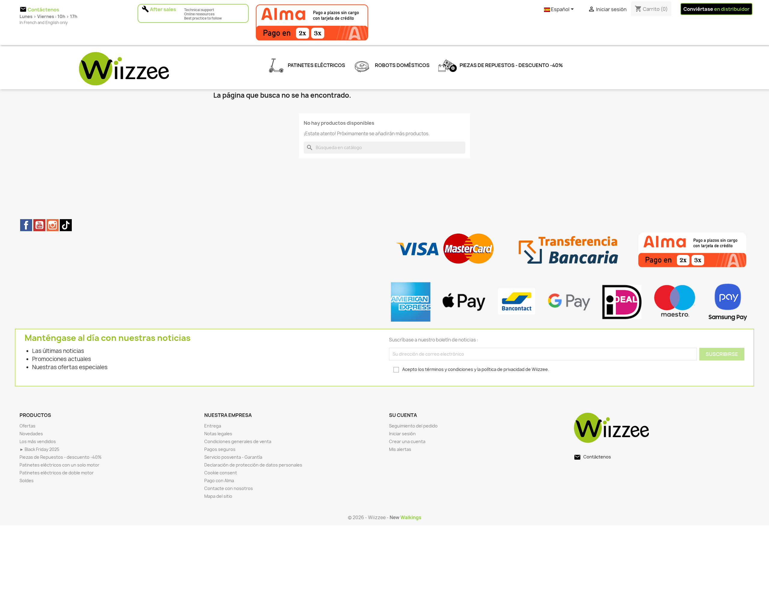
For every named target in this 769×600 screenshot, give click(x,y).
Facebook (26, 225)
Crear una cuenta (407, 441)
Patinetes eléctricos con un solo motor (59, 465)
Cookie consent (220, 473)
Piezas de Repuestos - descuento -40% (511, 65)
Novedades (31, 433)
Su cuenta (403, 415)
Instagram (53, 225)
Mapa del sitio (218, 496)
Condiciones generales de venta (237, 441)
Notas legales (218, 433)
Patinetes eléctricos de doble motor (57, 473)
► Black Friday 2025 (39, 449)
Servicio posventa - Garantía (233, 457)
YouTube (39, 225)
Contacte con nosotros (228, 488)
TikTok (66, 225)
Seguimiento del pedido (413, 426)
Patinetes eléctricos (316, 65)
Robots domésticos (402, 65)
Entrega (212, 426)
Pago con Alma (219, 480)
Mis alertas (400, 449)
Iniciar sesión (402, 433)
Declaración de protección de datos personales (253, 465)
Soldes (27, 480)
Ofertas (27, 426)
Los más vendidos (38, 441)
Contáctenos (597, 457)
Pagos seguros (220, 449)
